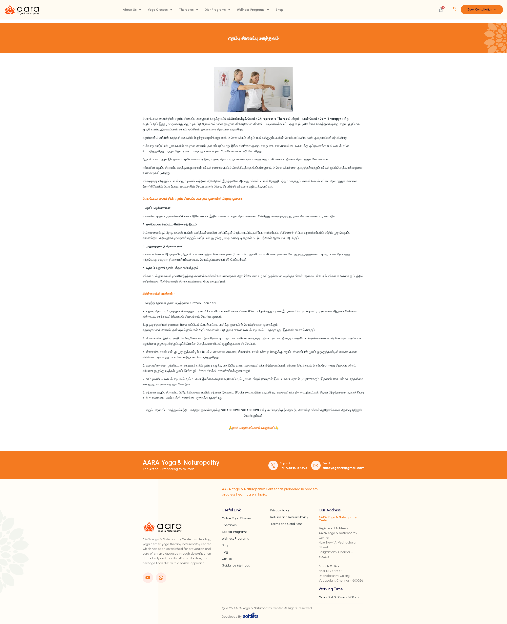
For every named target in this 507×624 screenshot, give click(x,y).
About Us (130, 9)
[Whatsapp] (161, 577)
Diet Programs (215, 9)
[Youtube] (148, 577)
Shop (279, 9)
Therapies (186, 9)
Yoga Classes (158, 9)
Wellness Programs (250, 9)
